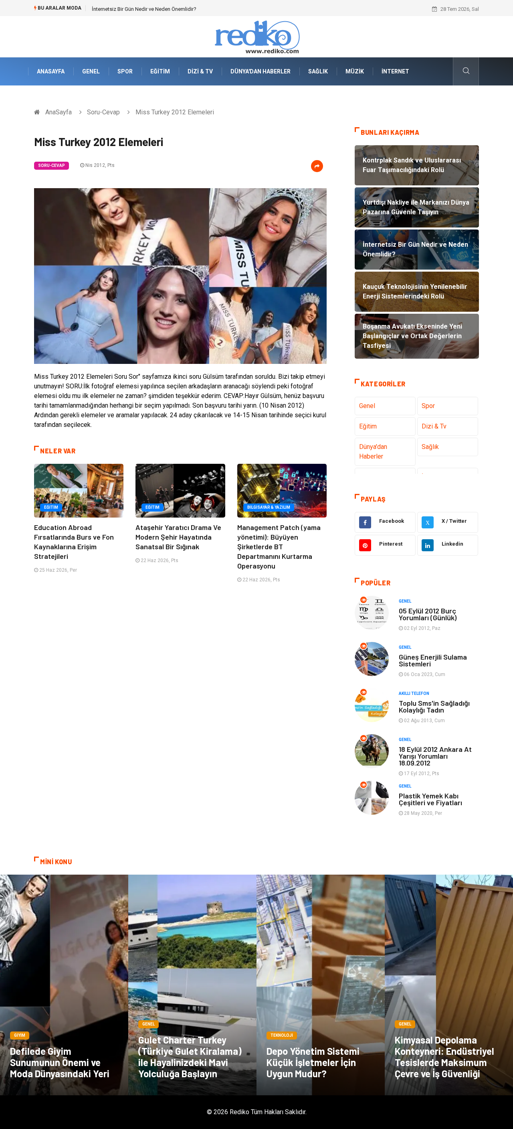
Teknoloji (282, 1035)
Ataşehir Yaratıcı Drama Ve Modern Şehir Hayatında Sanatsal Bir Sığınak (178, 537)
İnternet (395, 71)
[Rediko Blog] (256, 36)
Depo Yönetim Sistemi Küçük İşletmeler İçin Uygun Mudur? (313, 1062)
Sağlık (318, 71)
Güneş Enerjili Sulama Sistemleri (433, 660)
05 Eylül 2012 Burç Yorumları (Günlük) (427, 614)
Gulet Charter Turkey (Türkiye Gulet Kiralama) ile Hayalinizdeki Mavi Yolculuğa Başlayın (190, 1056)
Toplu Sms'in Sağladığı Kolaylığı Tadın (434, 706)
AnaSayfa (51, 71)
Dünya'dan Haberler (260, 71)
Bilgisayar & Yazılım (268, 507)
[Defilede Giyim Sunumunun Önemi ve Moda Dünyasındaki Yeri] (64, 985)
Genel (91, 71)
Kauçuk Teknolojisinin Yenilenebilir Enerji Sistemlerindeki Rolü (162, 9)
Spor (125, 71)
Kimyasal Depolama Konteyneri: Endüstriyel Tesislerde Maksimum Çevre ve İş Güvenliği (444, 1056)
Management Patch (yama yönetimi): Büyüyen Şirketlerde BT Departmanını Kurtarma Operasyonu (279, 546)
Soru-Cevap (103, 112)
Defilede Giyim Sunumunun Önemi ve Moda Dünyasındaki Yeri (59, 1062)
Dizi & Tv (200, 71)
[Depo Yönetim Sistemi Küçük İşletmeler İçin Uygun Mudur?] (320, 985)
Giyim (19, 1035)
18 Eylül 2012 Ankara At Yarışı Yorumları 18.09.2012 (435, 756)
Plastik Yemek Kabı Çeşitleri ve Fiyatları (430, 799)
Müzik (354, 71)
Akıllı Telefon (414, 693)
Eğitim (160, 71)
